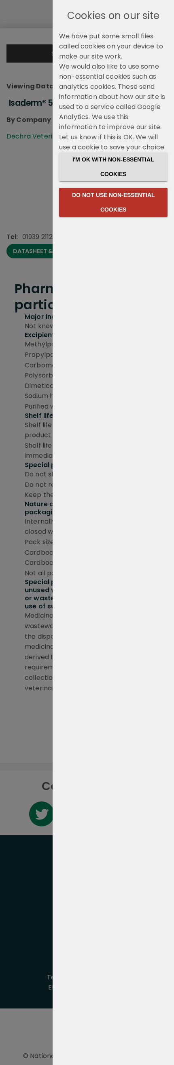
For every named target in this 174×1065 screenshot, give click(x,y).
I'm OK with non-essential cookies (113, 166)
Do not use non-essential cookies (113, 202)
